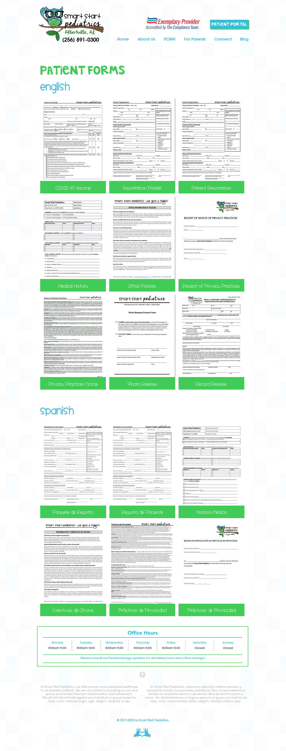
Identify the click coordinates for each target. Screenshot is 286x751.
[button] (195, 39)
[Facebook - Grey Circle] (142, 675)
